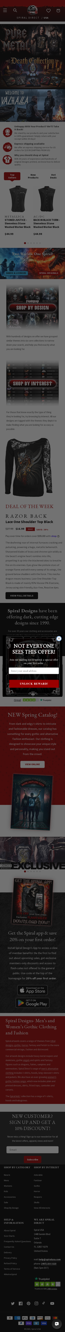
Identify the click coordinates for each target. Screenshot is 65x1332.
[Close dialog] (59, 638)
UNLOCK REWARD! (34, 684)
